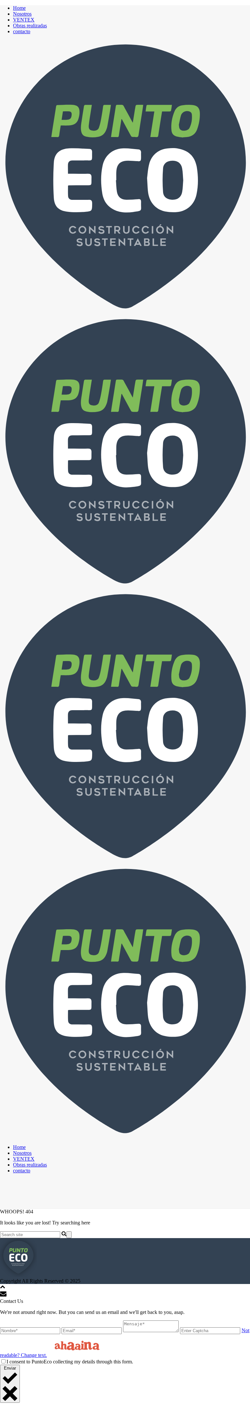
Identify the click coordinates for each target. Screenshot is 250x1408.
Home (19, 8)
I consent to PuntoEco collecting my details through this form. (70, 1361)
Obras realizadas (30, 25)
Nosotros (22, 14)
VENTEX (24, 19)
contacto (21, 31)
